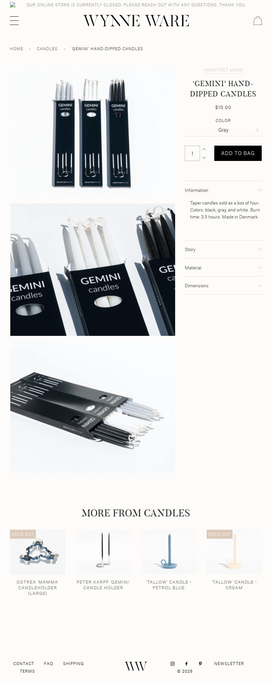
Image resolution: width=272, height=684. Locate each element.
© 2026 (185, 671)
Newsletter (229, 663)
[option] (92, 132)
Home (16, 49)
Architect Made (223, 70)
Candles (47, 49)
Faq (48, 663)
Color (223, 120)
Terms (27, 671)
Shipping (73, 663)
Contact (23, 663)
